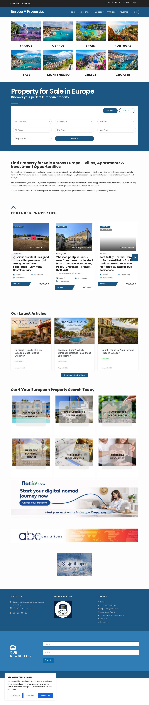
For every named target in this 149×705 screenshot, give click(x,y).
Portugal (123, 46)
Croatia (123, 75)
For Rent (127, 111)
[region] (30, 686)
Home (102, 602)
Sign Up (48, 660)
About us (103, 619)
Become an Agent (107, 612)
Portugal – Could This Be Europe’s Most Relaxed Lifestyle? (28, 353)
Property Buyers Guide (109, 608)
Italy (26, 75)
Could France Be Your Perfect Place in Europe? (118, 351)
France (26, 46)
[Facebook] (105, 2)
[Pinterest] (115, 2)
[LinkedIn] (112, 2)
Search (74, 138)
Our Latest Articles (28, 313)
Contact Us (104, 622)
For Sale (110, 111)
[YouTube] (119, 2)
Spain (90, 46)
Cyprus (58, 46)
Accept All (45, 695)
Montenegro (58, 75)
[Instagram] (109, 2)
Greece (91, 75)
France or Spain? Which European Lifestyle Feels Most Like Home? (74, 353)
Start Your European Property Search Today (53, 389)
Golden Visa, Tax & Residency (112, 615)
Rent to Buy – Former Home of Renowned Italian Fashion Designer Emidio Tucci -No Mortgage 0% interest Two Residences (73, 263)
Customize (15, 695)
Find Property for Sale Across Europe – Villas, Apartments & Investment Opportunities (67, 164)
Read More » (19, 361)
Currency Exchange (108, 605)
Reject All (30, 695)
